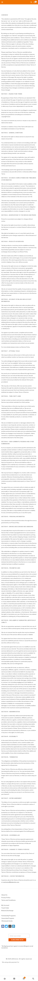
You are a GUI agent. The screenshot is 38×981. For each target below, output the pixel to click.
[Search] (31, 2)
